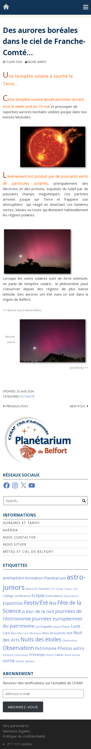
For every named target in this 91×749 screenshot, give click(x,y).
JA (23, 611)
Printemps (37, 654)
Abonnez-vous (23, 707)
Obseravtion (69, 640)
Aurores (44, 588)
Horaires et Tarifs (21, 523)
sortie (9, 660)
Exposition (13, 603)
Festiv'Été (36, 602)
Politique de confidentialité (24, 736)
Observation (18, 647)
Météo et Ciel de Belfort (28, 551)
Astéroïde (32, 588)
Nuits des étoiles (41, 639)
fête (52, 603)
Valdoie (29, 661)
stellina (20, 661)
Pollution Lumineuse (15, 655)
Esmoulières (54, 596)
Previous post (17, 406)
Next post (77, 406)
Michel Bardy (36, 62)
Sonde (76, 655)
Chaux (68, 588)
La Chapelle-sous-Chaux (52, 626)
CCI (53, 588)
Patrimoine (45, 648)
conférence (22, 596)
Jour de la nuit (40, 611)
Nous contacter (19, 537)
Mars (14, 633)
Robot (50, 655)
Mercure (23, 633)
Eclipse (38, 595)
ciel (75, 588)
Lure (6, 632)
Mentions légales (16, 731)
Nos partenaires (16, 725)
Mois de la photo (54, 633)
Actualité (27, 396)
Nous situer (14, 544)
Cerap (59, 588)
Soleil (67, 655)
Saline (59, 655)
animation (13, 578)
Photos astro (70, 648)
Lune (75, 626)
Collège (8, 596)
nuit (70, 632)
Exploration (71, 596)
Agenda (10, 530)
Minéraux (35, 633)
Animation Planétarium (45, 578)
